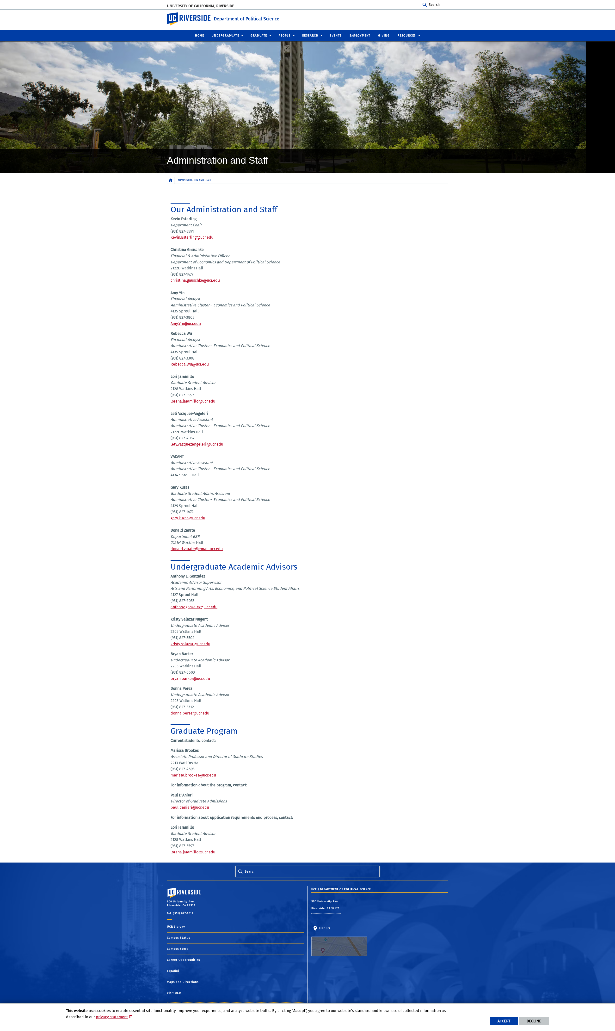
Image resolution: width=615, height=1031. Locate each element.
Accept (504, 1021)
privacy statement (112, 1017)
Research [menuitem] (310, 35)
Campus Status (178, 937)
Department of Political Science (246, 19)
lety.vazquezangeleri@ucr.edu (197, 444)
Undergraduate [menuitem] (225, 35)
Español (173, 971)
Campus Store (178, 948)
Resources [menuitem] (407, 35)
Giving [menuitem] (384, 35)
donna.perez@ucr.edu (190, 713)
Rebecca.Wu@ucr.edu (190, 364)
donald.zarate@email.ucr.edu (197, 549)
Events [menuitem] (336, 35)
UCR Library (176, 926)
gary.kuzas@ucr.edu (188, 518)
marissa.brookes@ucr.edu (193, 775)
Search (434, 5)
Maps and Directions (183, 982)
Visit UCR (174, 993)
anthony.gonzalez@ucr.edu (194, 607)
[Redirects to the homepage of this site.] (170, 180)
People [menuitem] (285, 35)
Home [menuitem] (199, 35)
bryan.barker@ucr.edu (190, 678)
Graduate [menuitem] (259, 35)
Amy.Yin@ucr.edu (186, 323)
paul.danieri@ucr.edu (190, 807)
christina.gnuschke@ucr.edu (195, 280)
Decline (534, 1021)
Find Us (324, 928)
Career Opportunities (183, 960)
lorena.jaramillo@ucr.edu (193, 401)
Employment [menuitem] (360, 35)
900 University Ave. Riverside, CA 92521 (326, 905)
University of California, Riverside (200, 6)
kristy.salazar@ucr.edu (190, 644)
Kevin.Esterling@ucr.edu (192, 237)
